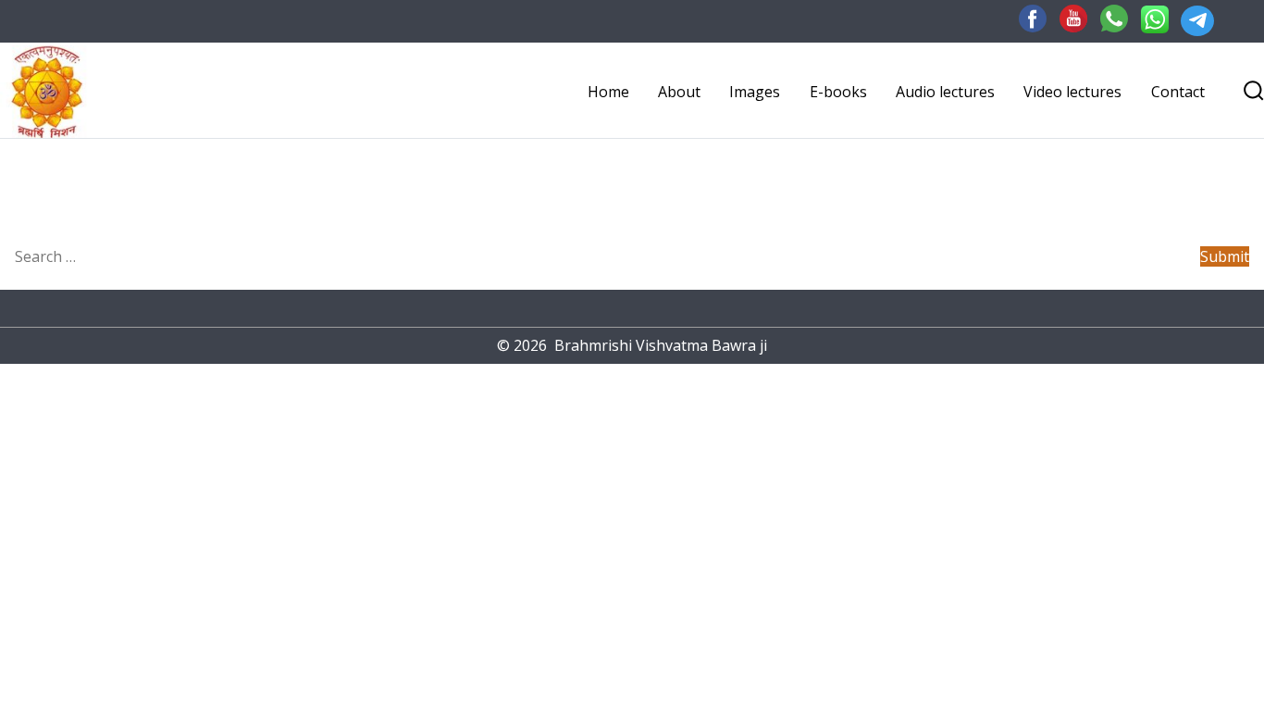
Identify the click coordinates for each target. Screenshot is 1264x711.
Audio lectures (945, 91)
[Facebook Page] (1028, 17)
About (679, 91)
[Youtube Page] (1068, 17)
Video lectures (1072, 91)
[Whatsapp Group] (1109, 17)
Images (754, 91)
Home (608, 91)
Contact (1178, 91)
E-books (838, 91)
